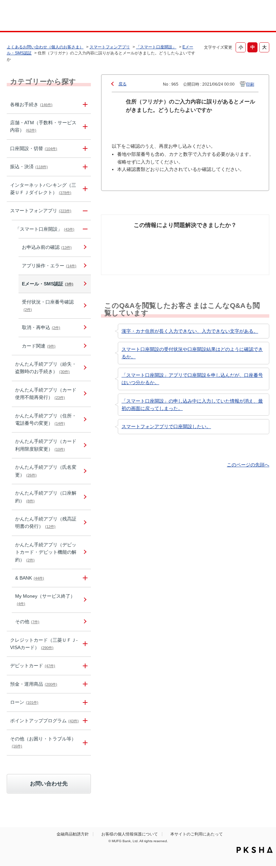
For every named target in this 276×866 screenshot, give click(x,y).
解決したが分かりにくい (164, 245)
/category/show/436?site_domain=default (84, 578)
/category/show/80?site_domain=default (84, 167)
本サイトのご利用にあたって (196, 834)
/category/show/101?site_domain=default (84, 666)
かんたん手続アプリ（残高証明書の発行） (45, 522)
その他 (27, 621)
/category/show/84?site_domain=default (84, 189)
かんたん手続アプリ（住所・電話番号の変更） (45, 419)
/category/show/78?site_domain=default (84, 742)
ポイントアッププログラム (44, 720)
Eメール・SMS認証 (47, 283)
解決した (121, 238)
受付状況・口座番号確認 (48, 305)
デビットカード (32, 665)
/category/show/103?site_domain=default (84, 702)
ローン (24, 702)
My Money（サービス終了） (45, 599)
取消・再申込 (41, 327)
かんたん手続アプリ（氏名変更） (45, 470)
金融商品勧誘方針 (73, 834)
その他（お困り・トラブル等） (43, 742)
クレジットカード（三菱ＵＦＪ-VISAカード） (44, 643)
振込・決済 (29, 166)
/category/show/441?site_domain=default (84, 721)
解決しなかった (203, 241)
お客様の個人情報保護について (129, 834)
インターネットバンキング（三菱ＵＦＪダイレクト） (43, 188)
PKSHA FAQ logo (255, 850)
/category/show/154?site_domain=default (84, 229)
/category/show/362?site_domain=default (84, 644)
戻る (122, 84)
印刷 (250, 84)
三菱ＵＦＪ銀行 (247, 16)
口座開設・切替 (33, 148)
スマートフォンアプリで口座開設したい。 (166, 426)
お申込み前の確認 (47, 247)
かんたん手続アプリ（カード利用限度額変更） (45, 445)
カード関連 (39, 346)
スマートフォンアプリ (110, 47)
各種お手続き (31, 104)
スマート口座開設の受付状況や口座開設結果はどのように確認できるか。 (192, 353)
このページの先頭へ (248, 464)
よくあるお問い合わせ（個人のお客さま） (45, 47)
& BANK (29, 578)
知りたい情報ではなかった (243, 245)
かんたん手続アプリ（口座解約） (45, 496)
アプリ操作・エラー (49, 265)
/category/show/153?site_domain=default (84, 211)
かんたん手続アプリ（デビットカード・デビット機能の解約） (45, 552)
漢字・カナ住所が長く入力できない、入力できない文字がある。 (190, 331)
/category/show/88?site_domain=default (84, 148)
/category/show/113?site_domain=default (84, 126)
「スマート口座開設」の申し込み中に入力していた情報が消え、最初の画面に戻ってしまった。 (192, 404)
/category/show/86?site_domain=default (84, 104)
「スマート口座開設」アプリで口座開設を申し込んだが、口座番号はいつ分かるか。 (192, 378)
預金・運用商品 (33, 684)
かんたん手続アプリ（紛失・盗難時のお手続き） (45, 367)
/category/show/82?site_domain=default (84, 684)
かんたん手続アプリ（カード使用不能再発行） (45, 393)
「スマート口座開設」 (156, 47)
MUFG (32, 16)
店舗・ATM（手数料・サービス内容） (43, 126)
